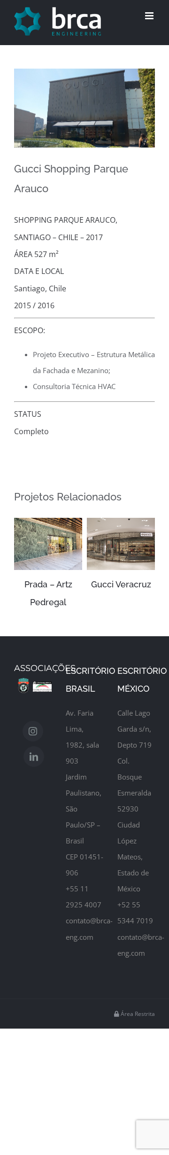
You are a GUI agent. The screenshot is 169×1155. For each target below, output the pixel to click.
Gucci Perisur (53, 584)
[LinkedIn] (33, 739)
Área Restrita (137, 996)
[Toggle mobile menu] (150, 16)
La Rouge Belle (126, 584)
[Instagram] (33, 713)
